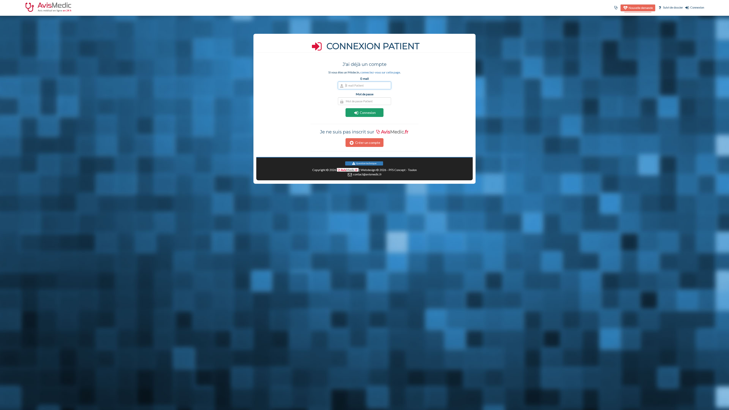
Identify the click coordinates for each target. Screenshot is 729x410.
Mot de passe (364, 94)
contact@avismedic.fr (367, 174)
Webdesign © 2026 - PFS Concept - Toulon (389, 170)
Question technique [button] (366, 163)
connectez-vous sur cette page (380, 72)
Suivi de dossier (673, 7)
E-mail (364, 78)
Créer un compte (367, 142)
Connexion (697, 7)
